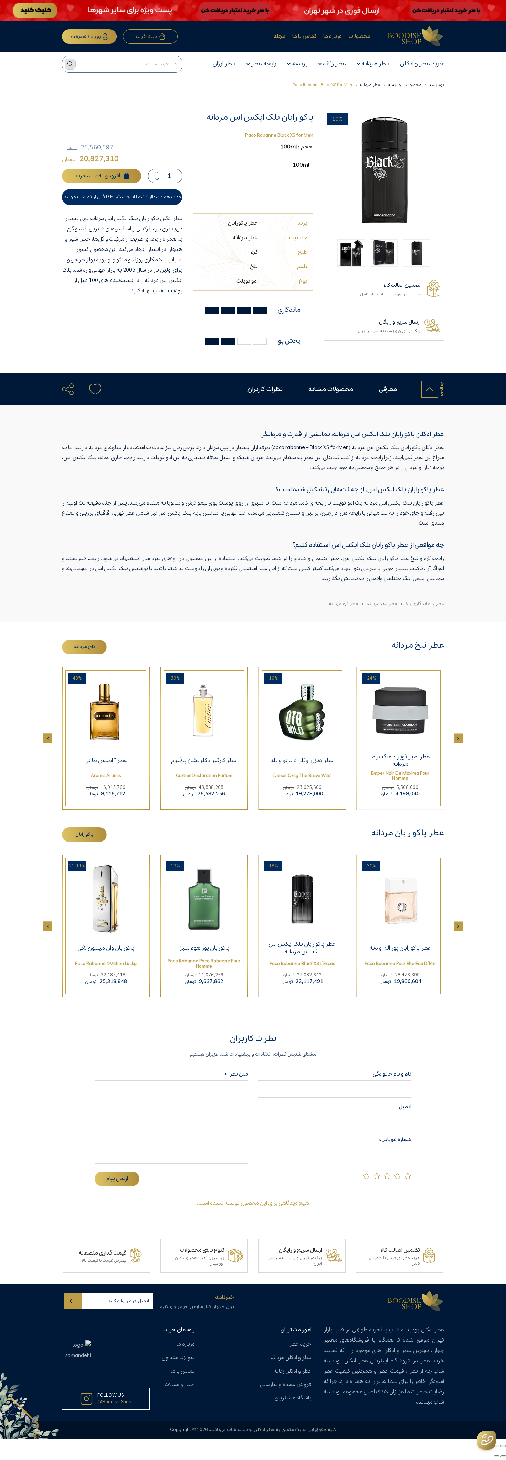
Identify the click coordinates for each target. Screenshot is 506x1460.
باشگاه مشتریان (293, 1398)
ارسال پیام (117, 1179)
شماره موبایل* (395, 1139)
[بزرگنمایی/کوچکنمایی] (503, 1446)
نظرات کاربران (265, 389)
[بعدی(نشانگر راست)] (496, 1456)
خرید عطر (300, 1344)
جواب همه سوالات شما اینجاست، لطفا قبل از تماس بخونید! (122, 197)
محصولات (359, 36)
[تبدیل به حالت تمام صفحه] (496, 1446)
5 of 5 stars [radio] (366, 1176)
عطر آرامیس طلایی (105, 760)
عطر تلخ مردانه (382, 604)
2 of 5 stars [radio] (397, 1176)
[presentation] (458, 738)
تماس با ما (304, 36)
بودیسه (436, 85)
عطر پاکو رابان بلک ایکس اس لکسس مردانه (302, 948)
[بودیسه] (416, 36)
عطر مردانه (375, 64)
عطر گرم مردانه (343, 604)
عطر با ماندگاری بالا (425, 604)
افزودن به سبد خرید (97, 176)
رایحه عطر (263, 64)
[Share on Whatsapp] (86, 407)
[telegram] (71, 407)
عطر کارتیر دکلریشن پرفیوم (204, 760)
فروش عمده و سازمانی (286, 1384)
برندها (300, 64)
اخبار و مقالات (180, 1384)
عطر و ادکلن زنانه (293, 1371)
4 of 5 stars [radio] (376, 1176)
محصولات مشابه (330, 389)
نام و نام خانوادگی (390, 1074)
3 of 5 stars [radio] (387, 1176)
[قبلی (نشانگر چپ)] (503, 1456)
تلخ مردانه (84, 647)
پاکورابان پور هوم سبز (204, 948)
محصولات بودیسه (405, 85)
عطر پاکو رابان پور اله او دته (400, 948)
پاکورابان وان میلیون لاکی (105, 948)
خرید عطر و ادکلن (422, 64)
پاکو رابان (84, 834)
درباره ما (332, 36)
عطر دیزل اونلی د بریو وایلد (302, 760)
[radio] (301, 165)
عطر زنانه (334, 64)
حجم (307, 147)
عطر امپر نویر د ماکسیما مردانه (400, 760)
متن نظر (236, 1074)
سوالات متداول (178, 1358)
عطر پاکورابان (243, 223)
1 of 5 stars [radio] (407, 1176)
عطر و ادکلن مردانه (291, 1358)
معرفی (388, 389)
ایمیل (405, 1107)
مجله (279, 36)
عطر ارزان (224, 64)
